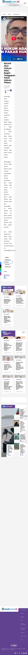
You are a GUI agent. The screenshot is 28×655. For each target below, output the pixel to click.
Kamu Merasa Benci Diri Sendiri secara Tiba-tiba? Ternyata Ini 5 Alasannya (22, 426)
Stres (22, 431)
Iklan (22, 620)
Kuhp (6, 278)
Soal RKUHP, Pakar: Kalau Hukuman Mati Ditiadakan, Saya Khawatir (20, 300)
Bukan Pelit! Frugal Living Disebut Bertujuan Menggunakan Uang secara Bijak (19, 385)
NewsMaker (7, 274)
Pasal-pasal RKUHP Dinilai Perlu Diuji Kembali (7, 301)
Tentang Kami (24, 610)
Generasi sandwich (9, 455)
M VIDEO (11, 5)
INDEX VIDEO (16, 5)
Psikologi (22, 441)
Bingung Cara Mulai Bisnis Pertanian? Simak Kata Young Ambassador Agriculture (19, 346)
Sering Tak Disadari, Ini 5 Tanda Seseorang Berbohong (23, 437)
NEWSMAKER (16, 14)
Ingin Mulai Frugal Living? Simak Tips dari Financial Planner (8, 367)
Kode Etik (23, 632)
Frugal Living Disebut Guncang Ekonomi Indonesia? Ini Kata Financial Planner (19, 366)
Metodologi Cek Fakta (23, 629)
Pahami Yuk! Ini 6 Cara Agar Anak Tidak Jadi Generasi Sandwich (10, 449)
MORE (23, 332)
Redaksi (22, 616)
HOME (4, 14)
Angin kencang (21, 455)
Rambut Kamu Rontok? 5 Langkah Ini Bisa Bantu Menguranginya (24, 413)
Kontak (22, 613)
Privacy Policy (23, 636)
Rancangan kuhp (7, 276)
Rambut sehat (22, 418)
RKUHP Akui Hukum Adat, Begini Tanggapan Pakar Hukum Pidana (7, 319)
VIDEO (9, 14)
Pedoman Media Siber (23, 624)
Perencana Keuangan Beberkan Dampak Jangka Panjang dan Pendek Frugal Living (8, 385)
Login (25, 3)
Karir (22, 639)
